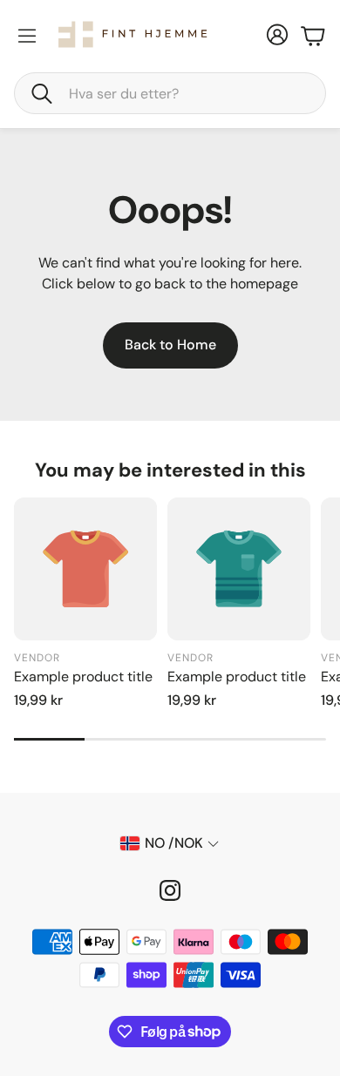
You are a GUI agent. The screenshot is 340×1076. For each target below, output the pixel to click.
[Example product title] (85, 568)
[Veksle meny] (27, 36)
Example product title (83, 676)
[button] (170, 93)
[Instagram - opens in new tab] (170, 890)
